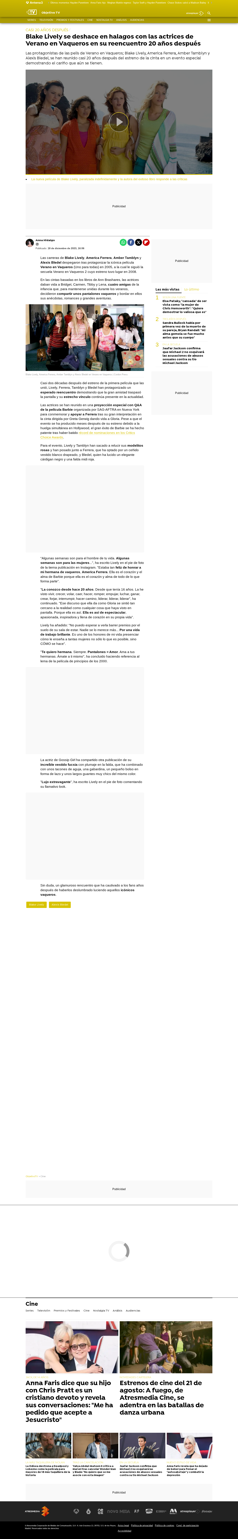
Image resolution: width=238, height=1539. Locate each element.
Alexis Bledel (60, 905)
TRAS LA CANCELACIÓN (88, 1462)
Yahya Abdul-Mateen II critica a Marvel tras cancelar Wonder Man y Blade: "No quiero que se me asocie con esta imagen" (94, 1471)
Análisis (121, 20)
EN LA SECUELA (171, 344)
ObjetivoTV (32, 1176)
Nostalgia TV (104, 20)
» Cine (42, 1176)
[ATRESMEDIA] (37, 1511)
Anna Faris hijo (98, 2)
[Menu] (208, 20)
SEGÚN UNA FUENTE (174, 297)
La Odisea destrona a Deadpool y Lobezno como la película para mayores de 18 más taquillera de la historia (48, 1471)
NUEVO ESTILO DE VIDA (181, 1462)
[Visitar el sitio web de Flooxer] (207, 1511)
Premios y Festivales (70, 20)
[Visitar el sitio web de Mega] (125, 1511)
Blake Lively (36, 905)
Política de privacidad (142, 1525)
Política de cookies (164, 1525)
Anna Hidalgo (45, 240)
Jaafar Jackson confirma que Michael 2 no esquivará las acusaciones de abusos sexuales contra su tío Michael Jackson (183, 356)
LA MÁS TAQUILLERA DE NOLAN (45, 1462)
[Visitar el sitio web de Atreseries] (137, 1511)
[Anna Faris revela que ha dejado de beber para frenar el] (189, 1446)
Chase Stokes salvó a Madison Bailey (187, 2)
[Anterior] (47, 3)
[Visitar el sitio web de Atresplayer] (190, 1511)
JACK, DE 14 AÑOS (37, 1377)
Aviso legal (123, 1525)
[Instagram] (37, 244)
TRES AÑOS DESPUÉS (174, 319)
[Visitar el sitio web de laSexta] (88, 1511)
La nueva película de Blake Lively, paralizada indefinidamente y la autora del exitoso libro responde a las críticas (109, 179)
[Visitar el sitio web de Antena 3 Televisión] (76, 1511)
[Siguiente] (210, 3)
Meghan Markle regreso (119, 2)
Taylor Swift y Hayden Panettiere (149, 2)
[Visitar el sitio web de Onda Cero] (149, 1511)
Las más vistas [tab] (167, 290)
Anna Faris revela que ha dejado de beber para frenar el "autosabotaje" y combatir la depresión (187, 1471)
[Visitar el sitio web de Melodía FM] (173, 1511)
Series (31, 20)
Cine (90, 20)
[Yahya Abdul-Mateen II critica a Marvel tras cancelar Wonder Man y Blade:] (95, 1446)
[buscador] (208, 13)
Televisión (46, 20)
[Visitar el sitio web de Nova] (113, 1511)
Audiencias (137, 20)
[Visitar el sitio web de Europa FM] (161, 1511)
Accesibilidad (124, 1531)
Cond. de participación (187, 1525)
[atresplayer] (194, 13)
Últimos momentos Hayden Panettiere (69, 2)
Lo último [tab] (191, 290)
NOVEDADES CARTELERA (135, 1377)
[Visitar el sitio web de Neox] (100, 1511)
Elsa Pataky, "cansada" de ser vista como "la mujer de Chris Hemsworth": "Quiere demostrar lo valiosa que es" (185, 306)
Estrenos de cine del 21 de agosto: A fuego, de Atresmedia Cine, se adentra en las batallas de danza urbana (162, 1398)
